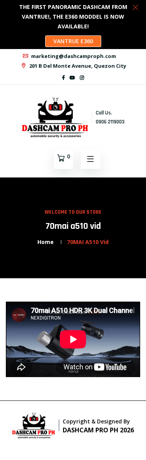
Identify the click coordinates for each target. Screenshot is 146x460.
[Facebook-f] (63, 77)
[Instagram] (82, 77)
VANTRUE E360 (73, 41)
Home (45, 242)
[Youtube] (72, 77)
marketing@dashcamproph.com (73, 56)
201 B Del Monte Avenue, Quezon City (77, 65)
